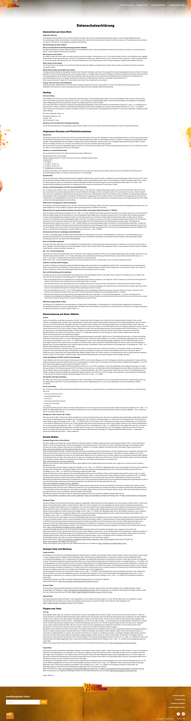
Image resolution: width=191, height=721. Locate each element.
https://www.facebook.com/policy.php (134, 495)
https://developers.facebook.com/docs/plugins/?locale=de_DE (63, 449)
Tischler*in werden (126, 5)
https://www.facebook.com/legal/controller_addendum (61, 483)
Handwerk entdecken (158, 5)
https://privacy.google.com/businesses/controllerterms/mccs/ (78, 581)
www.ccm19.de (66, 364)
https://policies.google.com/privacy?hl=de (123, 671)
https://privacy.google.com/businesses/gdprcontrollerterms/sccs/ (122, 669)
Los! (43, 702)
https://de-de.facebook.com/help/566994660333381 (102, 495)
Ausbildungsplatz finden (177, 5)
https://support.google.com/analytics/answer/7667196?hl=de (63, 603)
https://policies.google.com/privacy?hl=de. (123, 643)
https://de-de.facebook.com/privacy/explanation (58, 461)
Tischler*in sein (142, 5)
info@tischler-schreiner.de (54, 168)
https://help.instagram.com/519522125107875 (115, 539)
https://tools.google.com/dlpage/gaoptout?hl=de (79, 590)
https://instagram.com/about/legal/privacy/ (112, 543)
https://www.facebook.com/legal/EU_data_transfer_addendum (63, 495)
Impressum (160, 719)
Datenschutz (170, 719)
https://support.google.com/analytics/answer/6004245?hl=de (92, 592)
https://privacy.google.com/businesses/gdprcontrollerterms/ (78, 669)
